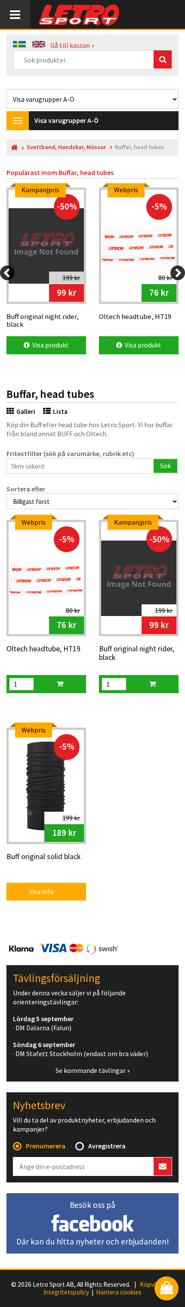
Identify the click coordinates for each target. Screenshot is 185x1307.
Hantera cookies (119, 1292)
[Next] (177, 273)
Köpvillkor (153, 1284)
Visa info (35, 891)
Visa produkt (49, 345)
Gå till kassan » (72, 45)
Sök (165, 465)
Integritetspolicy (66, 1292)
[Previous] (7, 273)
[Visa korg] (166, 1289)
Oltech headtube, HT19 (43, 649)
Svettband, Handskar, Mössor (66, 147)
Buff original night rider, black (136, 653)
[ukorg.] (60, 684)
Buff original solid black (43, 857)
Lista (60, 411)
